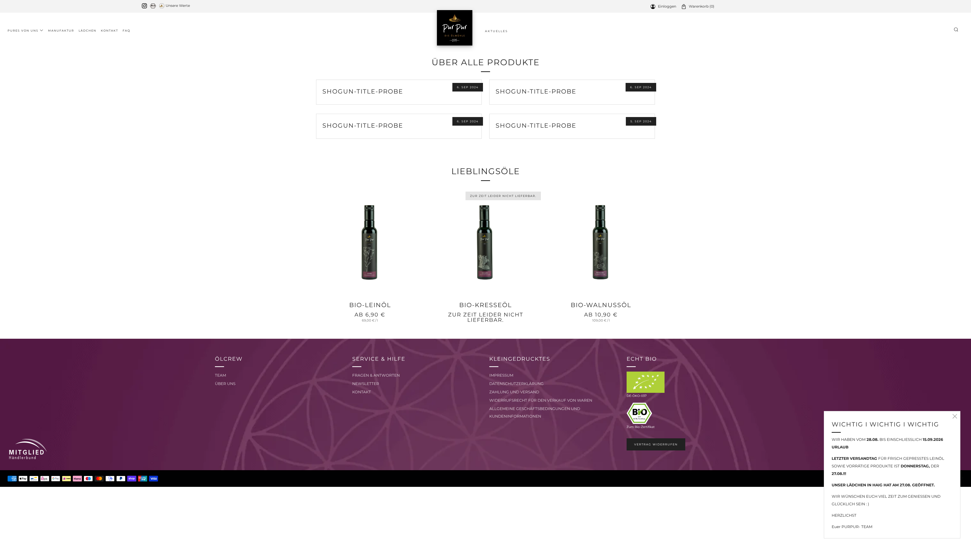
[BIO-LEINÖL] (370, 243)
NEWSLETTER (365, 383)
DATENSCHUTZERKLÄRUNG (516, 383)
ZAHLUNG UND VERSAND (514, 392)
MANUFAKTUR (61, 30)
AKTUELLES (496, 31)
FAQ (126, 30)
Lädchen (87, 30)
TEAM (220, 375)
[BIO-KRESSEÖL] (486, 243)
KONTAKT (361, 392)
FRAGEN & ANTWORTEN (376, 375)
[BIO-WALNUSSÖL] (601, 243)
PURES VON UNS (23, 30)
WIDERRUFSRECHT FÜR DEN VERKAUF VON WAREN (540, 400)
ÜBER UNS (225, 383)
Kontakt (109, 30)
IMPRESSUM (501, 375)
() (701, 6)
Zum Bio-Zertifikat (641, 427)
